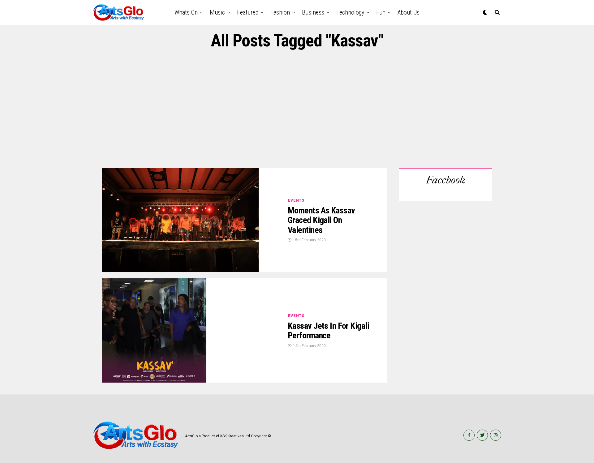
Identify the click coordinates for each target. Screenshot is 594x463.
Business (313, 12)
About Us (409, 12)
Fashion (280, 12)
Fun (380, 12)
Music (217, 12)
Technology (350, 12)
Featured (247, 12)
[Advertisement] (297, 109)
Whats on (186, 12)
